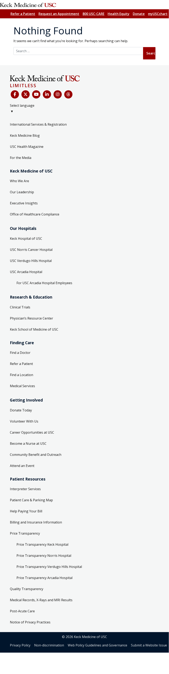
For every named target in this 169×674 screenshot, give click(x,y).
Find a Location (21, 375)
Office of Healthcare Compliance (34, 214)
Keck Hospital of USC (26, 238)
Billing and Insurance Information (36, 522)
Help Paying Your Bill (26, 511)
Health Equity (118, 14)
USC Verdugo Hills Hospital (31, 260)
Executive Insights (24, 203)
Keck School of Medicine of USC (34, 329)
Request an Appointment (58, 14)
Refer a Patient (22, 14)
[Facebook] (15, 94)
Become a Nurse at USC (28, 443)
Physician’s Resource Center (31, 318)
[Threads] (68, 94)
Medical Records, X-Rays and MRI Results (41, 600)
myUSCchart (158, 14)
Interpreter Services (25, 489)
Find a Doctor (20, 352)
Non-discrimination (49, 645)
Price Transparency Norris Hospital (43, 555)
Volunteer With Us (24, 421)
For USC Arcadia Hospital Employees (44, 283)
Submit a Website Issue (149, 645)
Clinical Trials (20, 307)
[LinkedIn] (47, 94)
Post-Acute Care (22, 611)
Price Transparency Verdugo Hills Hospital (49, 566)
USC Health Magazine (26, 146)
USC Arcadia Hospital (26, 272)
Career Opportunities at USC (32, 432)
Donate (139, 14)
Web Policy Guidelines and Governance (97, 645)
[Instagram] (58, 94)
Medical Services (22, 386)
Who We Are (19, 181)
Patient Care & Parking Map (31, 500)
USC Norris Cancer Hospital (31, 249)
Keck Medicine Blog (25, 135)
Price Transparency (25, 533)
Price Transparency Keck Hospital (42, 544)
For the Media (20, 157)
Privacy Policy (20, 645)
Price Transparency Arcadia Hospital (44, 578)
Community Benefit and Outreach (35, 454)
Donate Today (21, 410)
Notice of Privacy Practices (30, 622)
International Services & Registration (38, 124)
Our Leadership (22, 192)
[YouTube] (36, 94)
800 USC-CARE (93, 14)
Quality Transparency (26, 589)
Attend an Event (22, 465)
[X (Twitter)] (25, 94)
